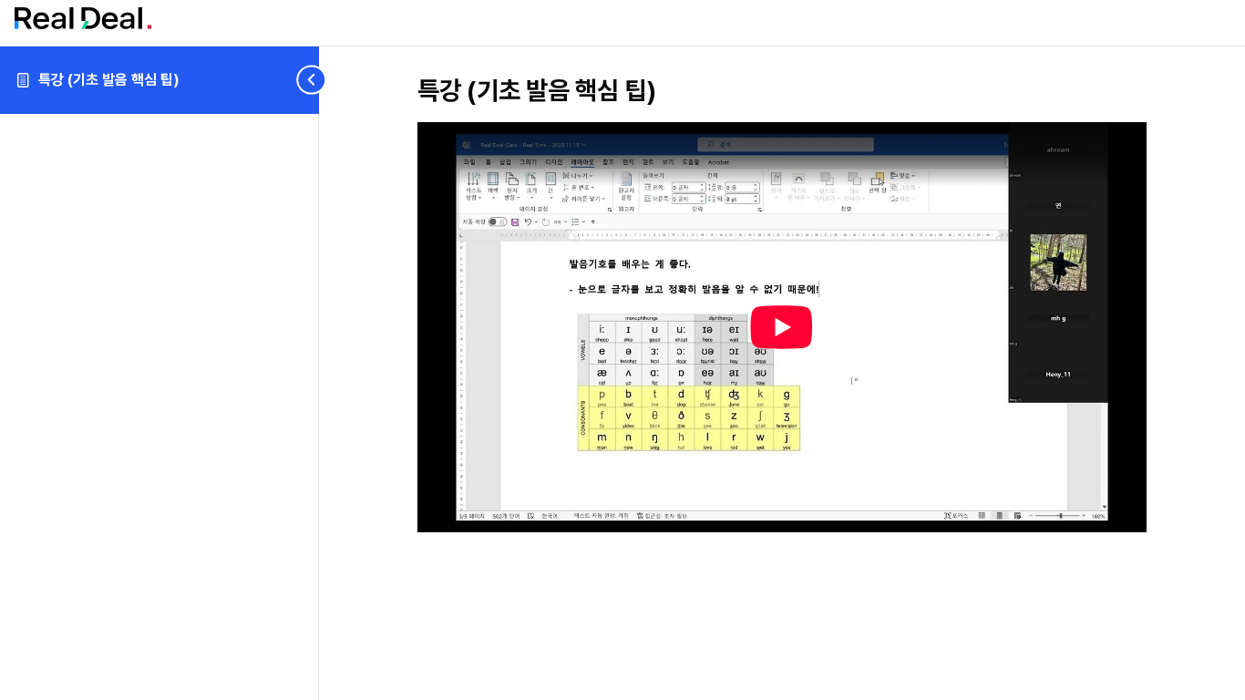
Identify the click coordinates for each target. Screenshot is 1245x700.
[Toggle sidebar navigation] (301, 80)
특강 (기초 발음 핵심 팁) (109, 79)
